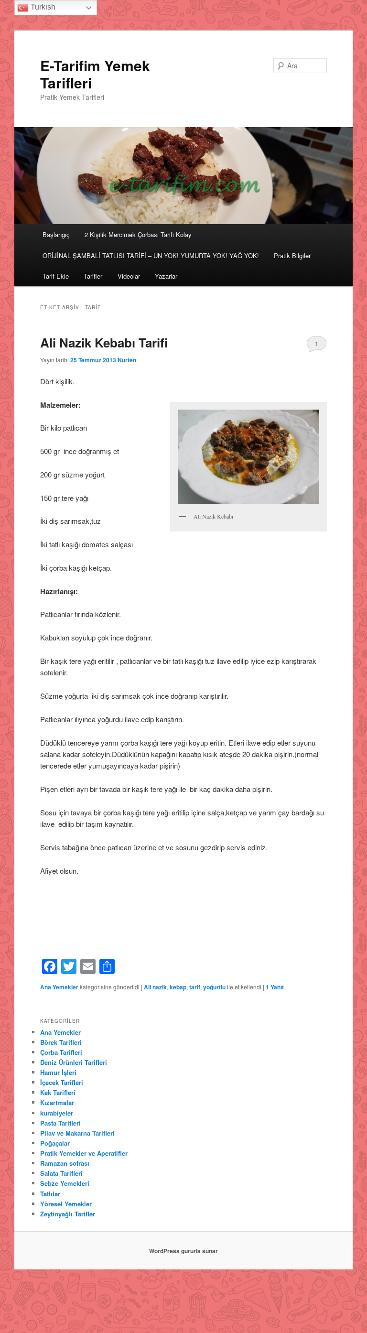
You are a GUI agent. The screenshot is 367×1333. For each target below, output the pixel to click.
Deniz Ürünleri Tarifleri (73, 1062)
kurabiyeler (56, 1112)
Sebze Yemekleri (64, 1183)
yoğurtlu (214, 987)
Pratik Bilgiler (292, 255)
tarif (194, 987)
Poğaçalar (55, 1143)
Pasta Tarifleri (60, 1122)
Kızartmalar (57, 1102)
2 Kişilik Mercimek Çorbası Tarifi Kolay (138, 234)
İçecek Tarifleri (61, 1082)
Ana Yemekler (59, 987)
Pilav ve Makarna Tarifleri (77, 1133)
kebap (178, 987)
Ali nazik (155, 987)
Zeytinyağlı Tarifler (67, 1213)
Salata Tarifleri (61, 1173)
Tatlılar (50, 1193)
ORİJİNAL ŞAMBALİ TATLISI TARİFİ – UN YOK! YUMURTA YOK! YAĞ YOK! (151, 255)
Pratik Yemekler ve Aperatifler (84, 1153)
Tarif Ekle (56, 276)
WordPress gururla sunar (183, 1250)
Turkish (42, 7)
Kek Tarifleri (58, 1092)
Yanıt (275, 987)
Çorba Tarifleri (61, 1052)
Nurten (127, 360)
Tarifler (93, 276)
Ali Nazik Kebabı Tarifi (104, 342)
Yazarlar (166, 276)
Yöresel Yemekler (66, 1203)
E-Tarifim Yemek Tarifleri (95, 74)
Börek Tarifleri (61, 1042)
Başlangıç (56, 234)
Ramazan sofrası (64, 1163)
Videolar (129, 276)
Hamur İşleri (58, 1072)
